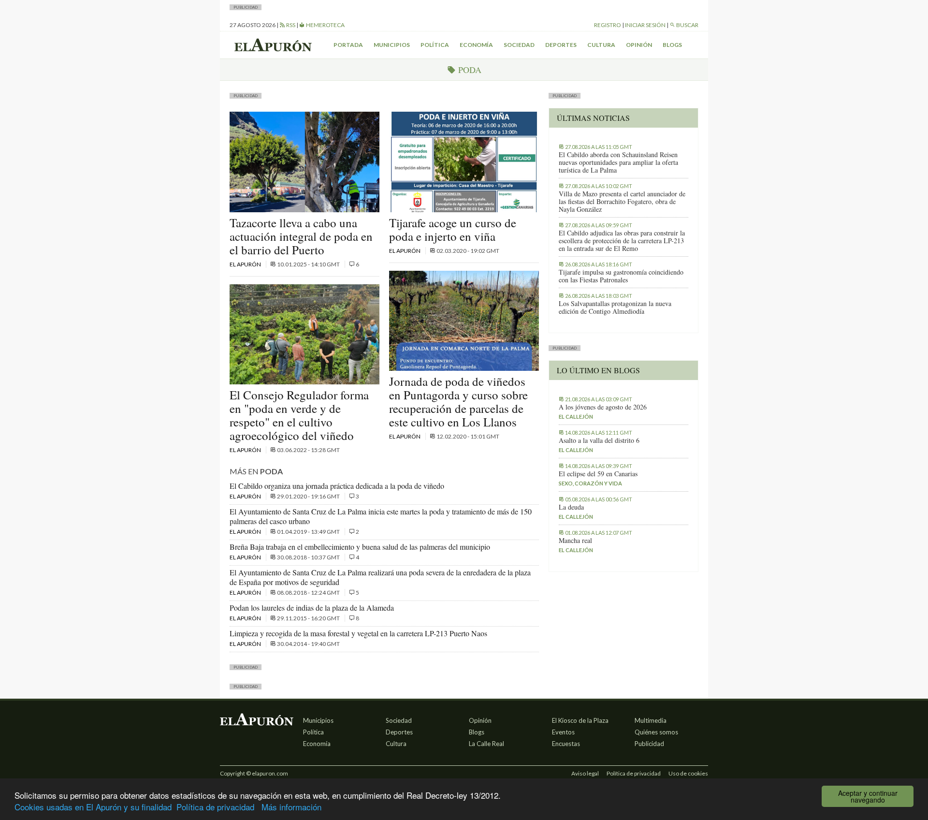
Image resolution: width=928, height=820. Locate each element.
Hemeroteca (325, 25)
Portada (348, 44)
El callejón (576, 416)
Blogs (672, 44)
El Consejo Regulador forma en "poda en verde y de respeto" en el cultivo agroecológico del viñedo (299, 415)
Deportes (561, 44)
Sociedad (519, 44)
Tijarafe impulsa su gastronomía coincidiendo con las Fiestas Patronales (621, 276)
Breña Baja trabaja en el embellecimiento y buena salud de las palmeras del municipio (360, 547)
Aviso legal (585, 773)
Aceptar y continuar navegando (868, 796)
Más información (291, 807)
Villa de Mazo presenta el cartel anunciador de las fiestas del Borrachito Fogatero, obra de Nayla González (622, 201)
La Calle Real (486, 743)
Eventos (563, 732)
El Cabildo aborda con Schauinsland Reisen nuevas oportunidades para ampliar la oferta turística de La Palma (618, 162)
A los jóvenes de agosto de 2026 (603, 407)
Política (434, 44)
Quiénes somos (656, 732)
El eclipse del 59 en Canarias (598, 474)
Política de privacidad (215, 807)
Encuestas (566, 743)
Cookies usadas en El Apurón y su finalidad (93, 807)
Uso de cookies (688, 773)
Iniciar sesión (645, 25)
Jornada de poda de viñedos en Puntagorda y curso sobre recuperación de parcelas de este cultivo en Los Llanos (458, 401)
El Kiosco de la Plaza (580, 720)
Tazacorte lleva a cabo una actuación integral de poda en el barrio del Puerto (301, 236)
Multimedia (651, 720)
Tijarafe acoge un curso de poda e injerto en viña (452, 229)
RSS (290, 25)
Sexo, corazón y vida (590, 483)
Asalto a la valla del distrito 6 (599, 440)
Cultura (601, 44)
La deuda (571, 507)
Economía (476, 44)
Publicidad (649, 743)
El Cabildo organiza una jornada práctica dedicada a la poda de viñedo (337, 486)
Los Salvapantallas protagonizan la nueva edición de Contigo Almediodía (615, 307)
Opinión (639, 44)
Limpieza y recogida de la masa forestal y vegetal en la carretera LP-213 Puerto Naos (358, 633)
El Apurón (246, 264)
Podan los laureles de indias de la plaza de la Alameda (312, 607)
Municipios (392, 44)
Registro (607, 25)
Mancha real (575, 540)
